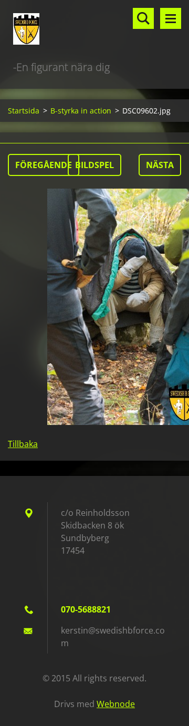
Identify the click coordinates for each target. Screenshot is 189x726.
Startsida (23, 111)
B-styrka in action (80, 111)
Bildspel (94, 165)
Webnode (116, 704)
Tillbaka (23, 444)
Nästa (160, 165)
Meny (170, 18)
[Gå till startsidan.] (94, 29)
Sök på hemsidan (143, 18)
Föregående (43, 165)
